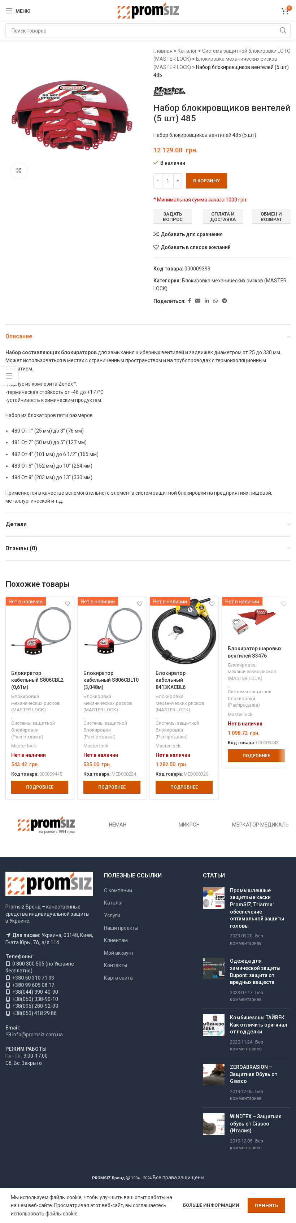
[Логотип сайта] (148, 10)
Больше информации (211, 1205)
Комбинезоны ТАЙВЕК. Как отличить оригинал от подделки (258, 1025)
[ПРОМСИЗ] (46, 825)
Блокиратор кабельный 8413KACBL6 (171, 680)
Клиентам (116, 940)
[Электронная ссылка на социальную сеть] (198, 301)
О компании (118, 890)
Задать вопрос (173, 216)
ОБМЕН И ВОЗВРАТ (271, 216)
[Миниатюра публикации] (214, 917)
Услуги (112, 915)
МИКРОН (189, 825)
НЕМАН (117, 825)
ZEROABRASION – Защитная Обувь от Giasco (253, 1074)
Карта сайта (118, 978)
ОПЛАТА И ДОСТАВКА (223, 216)
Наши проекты (121, 928)
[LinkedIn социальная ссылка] (207, 301)
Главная (163, 51)
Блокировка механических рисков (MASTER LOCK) (35, 703)
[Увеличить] (19, 170)
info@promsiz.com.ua (37, 1034)
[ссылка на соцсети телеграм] (224, 301)
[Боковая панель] (9, 376)
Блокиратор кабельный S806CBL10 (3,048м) (111, 680)
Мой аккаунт (119, 953)
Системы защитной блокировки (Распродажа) (33, 729)
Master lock (23, 746)
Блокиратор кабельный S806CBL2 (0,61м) (37, 680)
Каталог (187, 51)
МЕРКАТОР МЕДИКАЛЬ (260, 825)
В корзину (206, 180)
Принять (266, 1205)
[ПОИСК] (283, 30)
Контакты (115, 965)
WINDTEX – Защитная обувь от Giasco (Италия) (256, 1123)
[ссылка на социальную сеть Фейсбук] (189, 301)
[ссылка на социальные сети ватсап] (215, 301)
